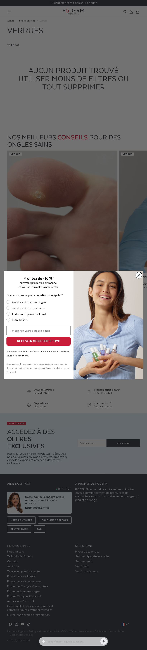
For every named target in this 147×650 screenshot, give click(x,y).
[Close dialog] (139, 275)
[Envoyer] (103, 641)
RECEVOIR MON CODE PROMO (38, 341)
